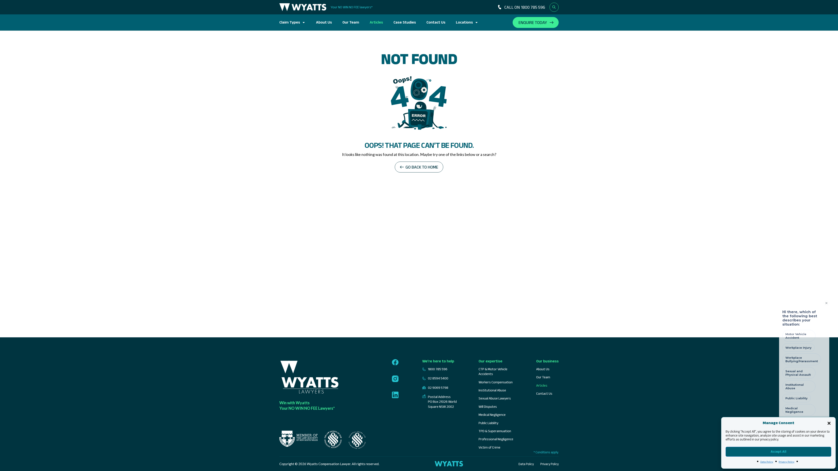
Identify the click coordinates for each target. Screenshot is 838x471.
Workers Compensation (496, 382)
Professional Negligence (496, 439)
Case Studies (404, 22)
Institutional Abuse (492, 390)
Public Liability (488, 423)
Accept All (778, 451)
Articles (376, 22)
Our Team (350, 22)
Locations (464, 22)
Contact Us (435, 22)
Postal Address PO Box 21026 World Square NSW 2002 (442, 401)
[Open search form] (554, 7)
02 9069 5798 (438, 387)
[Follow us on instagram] (395, 379)
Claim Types (289, 22)
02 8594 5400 (438, 378)
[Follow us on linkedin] (395, 395)
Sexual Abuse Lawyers (495, 398)
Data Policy (766, 461)
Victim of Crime (489, 447)
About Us (324, 22)
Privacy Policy (786, 461)
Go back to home (421, 167)
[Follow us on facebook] (395, 363)
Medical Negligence (492, 414)
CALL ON (524, 7)
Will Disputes (488, 406)
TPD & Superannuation (495, 431)
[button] (829, 423)
